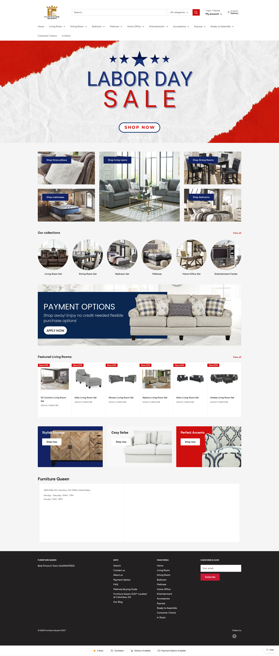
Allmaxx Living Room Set (121, 397)
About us (118, 575)
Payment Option (121, 579)
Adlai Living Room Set (86, 397)
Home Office (134, 26)
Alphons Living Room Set (154, 397)
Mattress (114, 26)
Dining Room (77, 26)
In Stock (66, 35)
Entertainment (157, 26)
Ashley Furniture (50, 405)
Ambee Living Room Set (222, 397)
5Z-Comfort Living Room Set (53, 399)
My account (213, 13)
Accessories (179, 26)
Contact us (119, 570)
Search (117, 565)
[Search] (196, 12)
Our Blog (117, 602)
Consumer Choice (47, 35)
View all (237, 233)
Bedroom (97, 26)
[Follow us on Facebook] (234, 636)
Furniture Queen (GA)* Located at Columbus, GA (130, 595)
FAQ (115, 584)
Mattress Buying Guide (125, 589)
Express (198, 26)
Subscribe (210, 577)
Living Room (55, 26)
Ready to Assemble (221, 26)
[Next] (241, 254)
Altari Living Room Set (187, 397)
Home (41, 26)
